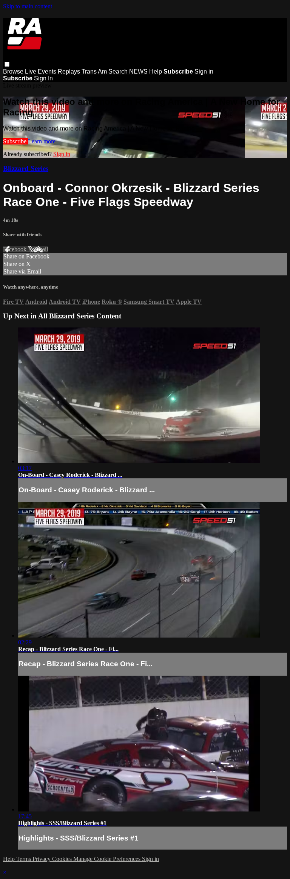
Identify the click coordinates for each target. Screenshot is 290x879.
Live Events (41, 71)
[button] (7, 64)
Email (41, 249)
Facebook (15, 249)
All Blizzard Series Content (79, 316)
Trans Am (95, 71)
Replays (70, 71)
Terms (24, 859)
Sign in (203, 71)
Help (155, 71)
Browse (14, 71)
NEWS (138, 71)
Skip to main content (27, 6)
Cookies (62, 859)
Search (118, 71)
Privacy (42, 859)
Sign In (43, 78)
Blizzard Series (25, 168)
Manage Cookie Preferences (107, 859)
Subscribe (15, 141)
